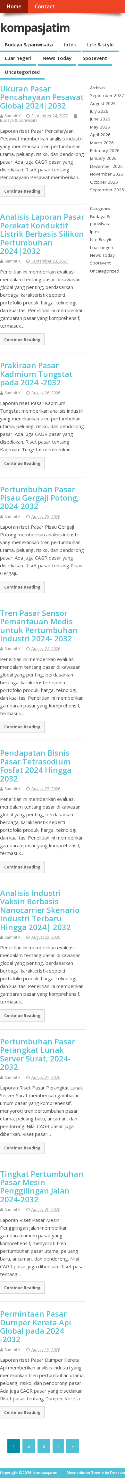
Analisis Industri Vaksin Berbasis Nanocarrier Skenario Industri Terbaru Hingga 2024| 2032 (39, 910)
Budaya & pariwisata (29, 44)
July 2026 (99, 111)
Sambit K (13, 116)
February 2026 (105, 150)
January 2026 (103, 158)
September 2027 (107, 95)
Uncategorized (22, 72)
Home (13, 6)
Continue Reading (22, 191)
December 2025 (106, 166)
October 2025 (104, 182)
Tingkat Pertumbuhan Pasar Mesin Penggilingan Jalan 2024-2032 (41, 1186)
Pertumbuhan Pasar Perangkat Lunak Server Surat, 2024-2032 (37, 1054)
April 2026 (100, 135)
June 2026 (100, 119)
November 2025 (106, 174)
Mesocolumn (78, 1472)
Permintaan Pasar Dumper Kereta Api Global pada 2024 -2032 (35, 1326)
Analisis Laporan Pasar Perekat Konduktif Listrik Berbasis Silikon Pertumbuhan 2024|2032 (42, 233)
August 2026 (103, 103)
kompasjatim (35, 27)
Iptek (70, 44)
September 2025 (107, 190)
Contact (45, 6)
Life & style (100, 44)
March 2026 (102, 143)
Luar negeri (18, 58)
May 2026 (100, 127)
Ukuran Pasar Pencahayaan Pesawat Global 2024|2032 (42, 97)
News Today (57, 58)
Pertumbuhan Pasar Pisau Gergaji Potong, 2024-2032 (39, 498)
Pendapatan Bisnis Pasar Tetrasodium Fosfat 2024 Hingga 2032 (35, 765)
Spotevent (95, 58)
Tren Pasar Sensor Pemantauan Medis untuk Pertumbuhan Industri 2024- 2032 (39, 626)
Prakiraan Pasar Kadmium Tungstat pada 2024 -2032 (36, 374)
